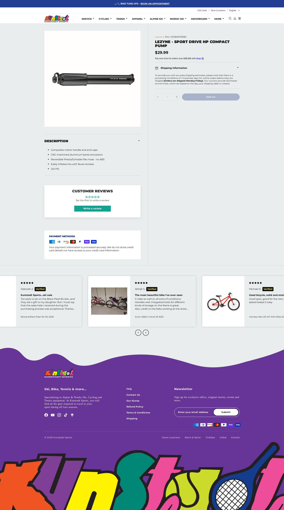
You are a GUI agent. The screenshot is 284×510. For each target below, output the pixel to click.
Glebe (223, 437)
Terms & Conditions (138, 412)
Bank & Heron (193, 437)
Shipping (132, 418)
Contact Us (133, 394)
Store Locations (218, 10)
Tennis (120, 18)
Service (87, 18)
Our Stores (132, 400)
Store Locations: (171, 437)
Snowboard (199, 18)
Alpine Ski (156, 18)
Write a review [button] (92, 208)
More (217, 18)
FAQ (129, 388)
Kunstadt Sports (62, 437)
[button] (138, 333)
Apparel (137, 18)
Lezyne (158, 37)
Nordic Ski (177, 18)
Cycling (104, 18)
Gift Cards (202, 10)
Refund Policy (134, 406)
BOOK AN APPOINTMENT (155, 3)
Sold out (210, 97)
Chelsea (210, 437)
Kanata (235, 437)
